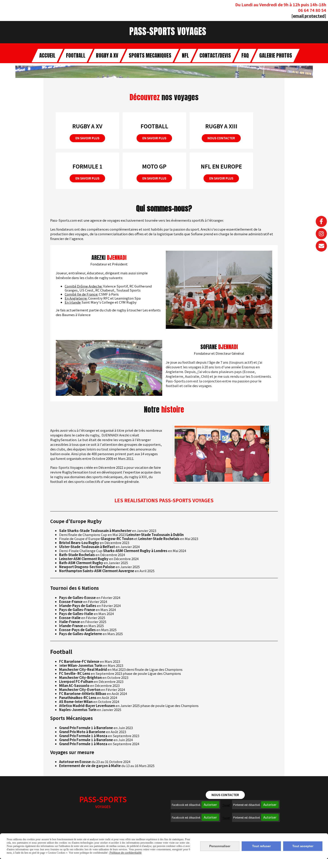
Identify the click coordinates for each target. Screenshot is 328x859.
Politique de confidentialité (125, 852)
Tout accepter (302, 846)
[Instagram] (321, 233)
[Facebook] (321, 221)
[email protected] (308, 16)
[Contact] (321, 246)
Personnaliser (219, 846)
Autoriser (210, 805)
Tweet (226, 805)
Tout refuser (261, 846)
